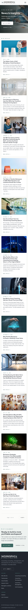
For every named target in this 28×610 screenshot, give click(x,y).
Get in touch (7, 23)
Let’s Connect (7, 569)
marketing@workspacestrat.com (8, 607)
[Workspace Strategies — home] (8, 2)
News (2, 588)
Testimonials (4, 578)
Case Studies (4, 580)
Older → (23, 517)
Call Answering (18, 587)
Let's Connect (4, 597)
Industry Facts (4, 583)
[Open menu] (25, 2)
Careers (3, 594)
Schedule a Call (8, 27)
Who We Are (4, 575)
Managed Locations (6, 585)
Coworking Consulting (20, 575)
